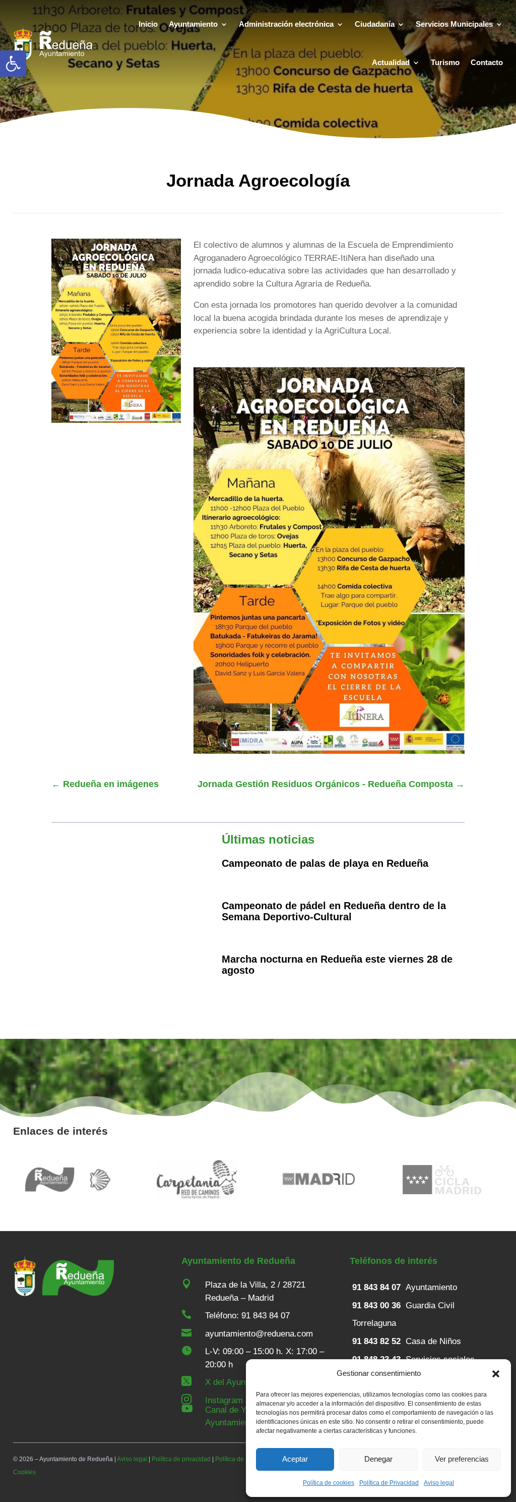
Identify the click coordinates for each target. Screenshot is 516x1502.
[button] (13, 63)
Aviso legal (439, 1482)
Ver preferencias (462, 1459)
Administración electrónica (286, 24)
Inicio (148, 24)
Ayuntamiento (193, 24)
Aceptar (295, 1459)
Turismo (445, 62)
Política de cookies (328, 1482)
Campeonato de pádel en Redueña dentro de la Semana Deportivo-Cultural (334, 911)
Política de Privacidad (389, 1482)
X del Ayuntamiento (241, 1382)
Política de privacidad (181, 1459)
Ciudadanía (375, 24)
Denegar (378, 1459)
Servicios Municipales (454, 24)
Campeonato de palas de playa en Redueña (325, 863)
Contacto (487, 62)
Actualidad (391, 62)
